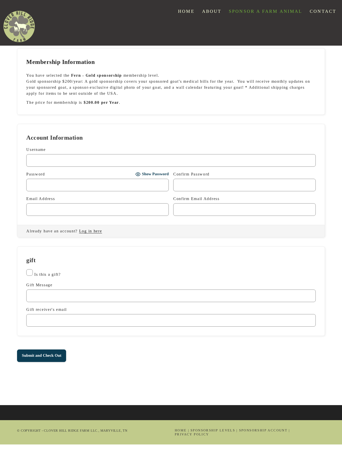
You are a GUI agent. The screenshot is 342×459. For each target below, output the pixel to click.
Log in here (90, 231)
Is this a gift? (47, 274)
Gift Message (39, 285)
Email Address (40, 199)
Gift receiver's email (46, 309)
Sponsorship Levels (213, 430)
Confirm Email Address (196, 199)
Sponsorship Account (263, 430)
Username (36, 149)
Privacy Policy (192, 434)
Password (35, 174)
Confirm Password (191, 174)
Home (181, 430)
